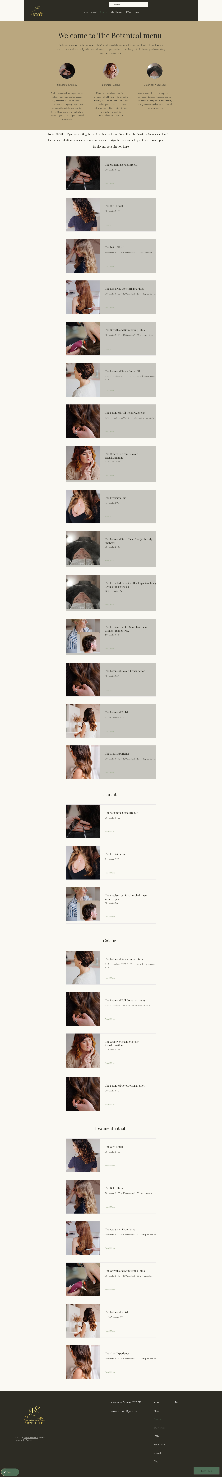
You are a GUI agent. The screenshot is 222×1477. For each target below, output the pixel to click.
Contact (157, 1452)
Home (156, 1402)
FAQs (156, 1436)
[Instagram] (176, 1402)
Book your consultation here (111, 146)
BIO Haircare (159, 1427)
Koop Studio (159, 1444)
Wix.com (28, 1440)
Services (157, 1419)
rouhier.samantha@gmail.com (124, 1411)
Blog (156, 1461)
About (156, 1411)
